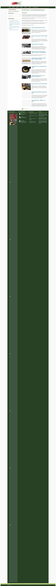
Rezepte (25, 7)
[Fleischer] (19, 121)
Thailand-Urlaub (35, 7)
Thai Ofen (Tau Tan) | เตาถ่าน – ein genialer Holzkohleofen (38, 76)
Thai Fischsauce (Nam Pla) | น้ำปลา (38, 27)
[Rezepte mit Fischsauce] (26, 30)
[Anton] (19, 117)
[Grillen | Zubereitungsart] (26, 77)
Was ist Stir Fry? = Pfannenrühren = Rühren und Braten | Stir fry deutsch (39, 52)
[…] (40, 32)
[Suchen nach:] (14, 16)
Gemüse (17, 7)
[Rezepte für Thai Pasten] (26, 37)
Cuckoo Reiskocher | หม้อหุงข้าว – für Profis (38, 101)
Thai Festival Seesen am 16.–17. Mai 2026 (14, 21)
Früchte (13, 7)
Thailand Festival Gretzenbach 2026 (13, 29)
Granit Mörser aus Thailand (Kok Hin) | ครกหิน (39, 67)
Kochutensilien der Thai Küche (38, 44)
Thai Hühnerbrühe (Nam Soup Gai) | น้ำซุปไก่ (39, 92)
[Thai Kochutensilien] (26, 46)
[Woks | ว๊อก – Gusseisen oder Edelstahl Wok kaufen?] (13, 122)
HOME (10, 7)
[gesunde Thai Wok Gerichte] (26, 52)
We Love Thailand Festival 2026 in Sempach (22, 118)
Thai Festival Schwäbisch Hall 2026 (13, 20)
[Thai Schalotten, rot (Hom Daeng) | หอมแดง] (13, 116)
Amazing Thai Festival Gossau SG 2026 (14, 26)
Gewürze (21, 7)
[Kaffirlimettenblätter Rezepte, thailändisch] (26, 95)
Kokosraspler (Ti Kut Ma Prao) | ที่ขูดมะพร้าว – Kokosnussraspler (39, 59)
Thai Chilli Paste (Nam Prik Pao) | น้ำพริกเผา (39, 36)
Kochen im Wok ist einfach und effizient (39, 83)
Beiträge (29, 7)
